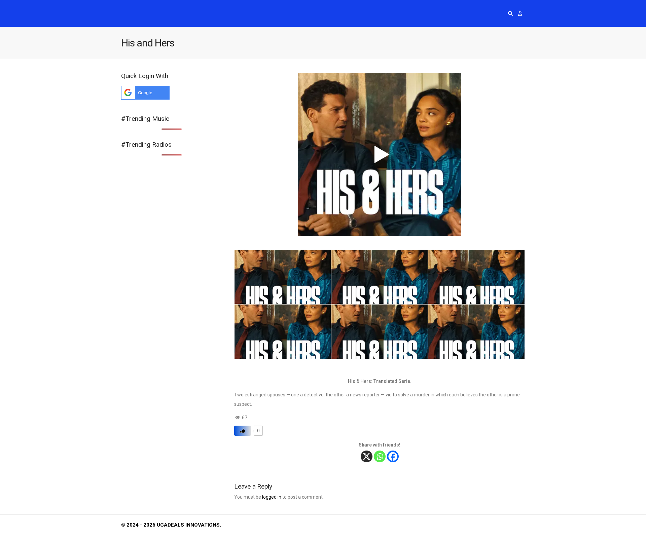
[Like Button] (242, 431)
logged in (271, 497)
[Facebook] (393, 456)
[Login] (520, 13)
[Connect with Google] (145, 98)
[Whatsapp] (380, 456)
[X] (366, 456)
